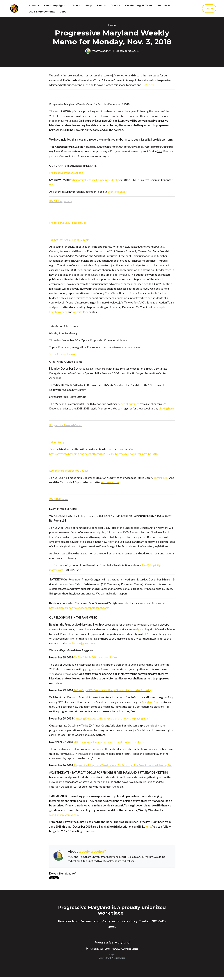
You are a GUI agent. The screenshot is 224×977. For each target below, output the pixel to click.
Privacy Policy (127, 921)
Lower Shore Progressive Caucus (69, 470)
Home (112, 25)
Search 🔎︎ (163, 5)
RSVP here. (148, 84)
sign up (140, 629)
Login (209, 8)
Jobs (63, 11)
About (33, 5)
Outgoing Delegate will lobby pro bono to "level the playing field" (111, 718)
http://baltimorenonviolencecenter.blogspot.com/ (79, 607)
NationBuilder (118, 957)
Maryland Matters (153, 702)
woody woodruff (102, 50)
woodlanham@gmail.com (80, 643)
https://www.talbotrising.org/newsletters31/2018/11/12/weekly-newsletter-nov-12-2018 (103, 453)
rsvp (51, 184)
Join (75, 5)
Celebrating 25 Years (139, 5)
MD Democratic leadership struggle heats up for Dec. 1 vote (109, 742)
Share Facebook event (62, 354)
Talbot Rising (57, 442)
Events (101, 5)
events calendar (117, 191)
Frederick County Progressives (67, 222)
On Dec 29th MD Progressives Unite (95, 657)
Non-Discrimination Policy (91, 921)
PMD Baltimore (58, 499)
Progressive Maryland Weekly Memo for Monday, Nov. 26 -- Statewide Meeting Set (122, 765)
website (78, 312)
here (159, 151)
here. (149, 826)
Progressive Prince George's (66, 172)
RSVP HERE (161, 477)
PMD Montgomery (60, 201)
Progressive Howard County (66, 425)
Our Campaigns (55, 5)
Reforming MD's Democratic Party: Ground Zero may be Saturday (112, 690)
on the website (110, 482)
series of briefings (128, 404)
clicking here (166, 408)
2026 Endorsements (42, 11)
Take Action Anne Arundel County (69, 239)
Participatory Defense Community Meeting (95, 180)
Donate (115, 5)
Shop (88, 5)
